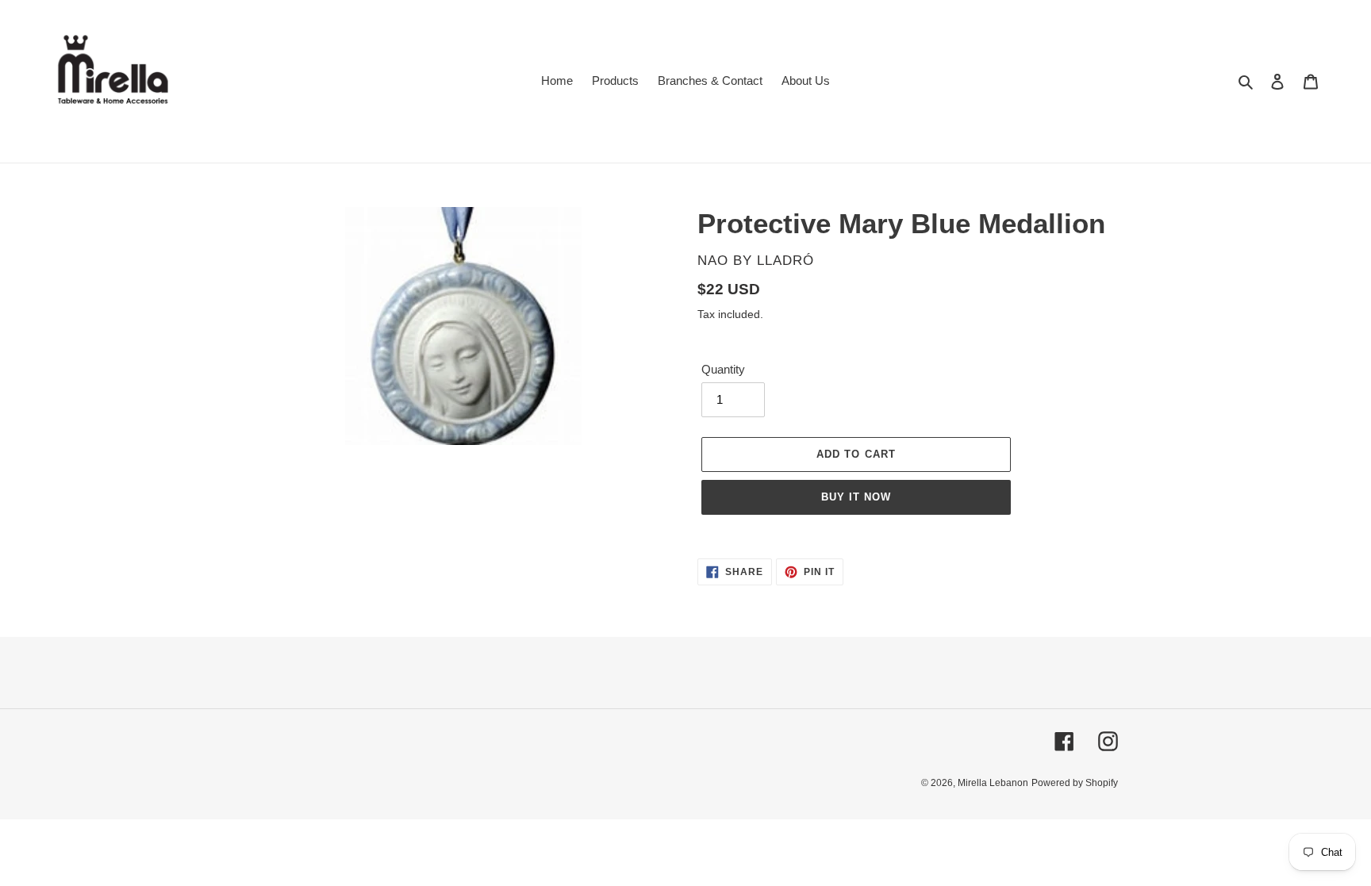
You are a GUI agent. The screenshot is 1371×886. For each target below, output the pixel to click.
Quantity (723, 369)
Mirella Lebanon (993, 782)
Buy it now (856, 497)
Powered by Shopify (1074, 782)
